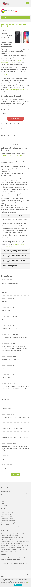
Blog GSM (4, 530)
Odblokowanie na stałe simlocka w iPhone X (13, 25)
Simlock (7, 18)
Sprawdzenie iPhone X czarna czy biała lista (18, 89)
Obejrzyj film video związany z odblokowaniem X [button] (11, 266)
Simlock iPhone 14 (6, 514)
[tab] (15, 216)
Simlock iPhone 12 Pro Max (8, 520)
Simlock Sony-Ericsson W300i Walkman (11, 527)
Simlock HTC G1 (5, 525)
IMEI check (27, 575)
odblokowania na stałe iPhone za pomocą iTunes (14, 155)
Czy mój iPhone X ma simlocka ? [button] (12, 216)
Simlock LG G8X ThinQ (7, 512)
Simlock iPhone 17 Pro (7, 518)
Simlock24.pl (4, 575)
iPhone (12, 18)
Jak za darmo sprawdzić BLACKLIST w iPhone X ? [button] (13, 261)
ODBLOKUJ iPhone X (15, 119)
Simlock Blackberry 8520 (7, 516)
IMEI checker (13, 575)
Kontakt (3, 555)
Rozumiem (18, 585)
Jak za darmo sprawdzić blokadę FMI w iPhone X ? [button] (14, 256)
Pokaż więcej (15, 474)
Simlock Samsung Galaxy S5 (8, 523)
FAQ (2, 495)
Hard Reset (19, 575)
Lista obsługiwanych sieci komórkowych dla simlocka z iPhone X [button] (14, 251)
